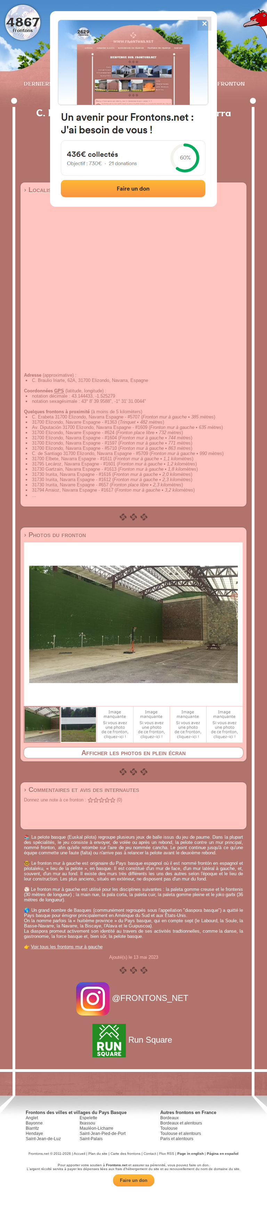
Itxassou (87, 1123)
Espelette (88, 1117)
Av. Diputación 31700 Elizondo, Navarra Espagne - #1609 (89, 427)
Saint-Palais (91, 1138)
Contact (150, 1153)
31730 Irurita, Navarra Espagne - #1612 (71, 479)
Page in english (190, 1153)
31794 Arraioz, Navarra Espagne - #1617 (72, 490)
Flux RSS (166, 1153)
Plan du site (97, 1153)
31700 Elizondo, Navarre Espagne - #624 (73, 432)
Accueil (79, 1153)
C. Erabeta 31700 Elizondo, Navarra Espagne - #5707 (86, 417)
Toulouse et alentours (180, 1133)
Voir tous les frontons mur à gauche (67, 946)
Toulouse (169, 1128)
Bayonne (34, 1123)
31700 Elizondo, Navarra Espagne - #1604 (74, 437)
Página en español (222, 1153)
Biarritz (32, 1128)
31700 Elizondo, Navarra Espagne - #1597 (74, 443)
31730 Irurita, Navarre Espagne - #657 (70, 484)
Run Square (150, 1039)
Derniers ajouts (50, 83)
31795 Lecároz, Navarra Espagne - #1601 (73, 464)
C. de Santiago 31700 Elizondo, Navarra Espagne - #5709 (90, 453)
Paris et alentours (176, 1138)
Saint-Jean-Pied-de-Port (103, 1133)
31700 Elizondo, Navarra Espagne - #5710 (74, 448)
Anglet (32, 1117)
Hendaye (34, 1133)
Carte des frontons (125, 1153)
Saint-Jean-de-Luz (43, 1138)
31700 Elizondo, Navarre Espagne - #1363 (74, 422)
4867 (23, 21)
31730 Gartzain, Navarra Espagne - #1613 (74, 469)
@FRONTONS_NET (150, 998)
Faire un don (133, 1180)
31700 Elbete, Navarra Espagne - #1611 (72, 458)
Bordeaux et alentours (181, 1123)
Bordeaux (169, 1117)
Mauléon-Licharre (96, 1128)
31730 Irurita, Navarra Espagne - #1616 (71, 474)
